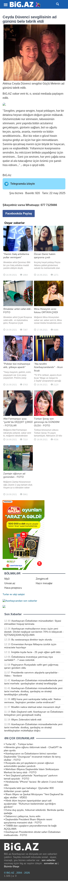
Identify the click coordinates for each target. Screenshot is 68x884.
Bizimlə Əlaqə (11, 866)
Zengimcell (42, 578)
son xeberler (48, 860)
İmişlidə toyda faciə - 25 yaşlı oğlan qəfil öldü (36, 652)
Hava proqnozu (13, 587)
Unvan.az (9, 583)
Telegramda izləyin (22, 183)
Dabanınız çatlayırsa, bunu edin (22, 816)
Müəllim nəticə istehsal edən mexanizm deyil (35, 707)
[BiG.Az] (25, 4)
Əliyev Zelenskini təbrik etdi (26, 719)
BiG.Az (7, 175)
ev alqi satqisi (17, 594)
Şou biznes (16, 193)
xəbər (15, 93)
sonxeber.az (50, 863)
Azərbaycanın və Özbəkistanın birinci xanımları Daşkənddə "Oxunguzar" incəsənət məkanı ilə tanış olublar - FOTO (32, 756)
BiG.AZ (7, 93)
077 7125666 (49, 204)
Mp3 (6, 578)
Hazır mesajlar (44, 583)
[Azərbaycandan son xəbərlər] (20, 600)
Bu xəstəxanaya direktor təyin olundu (31, 639)
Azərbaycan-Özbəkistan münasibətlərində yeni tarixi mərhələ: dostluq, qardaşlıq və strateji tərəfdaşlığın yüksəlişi (33, 691)
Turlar (6, 594)
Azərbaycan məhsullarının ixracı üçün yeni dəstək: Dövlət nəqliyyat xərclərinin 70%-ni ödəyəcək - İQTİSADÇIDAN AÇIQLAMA (34, 631)
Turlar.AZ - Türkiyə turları (19, 744)
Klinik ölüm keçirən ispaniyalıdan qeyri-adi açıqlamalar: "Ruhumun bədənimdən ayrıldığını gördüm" (30, 803)
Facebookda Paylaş (18, 213)
